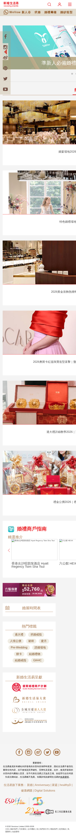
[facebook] (5, 36)
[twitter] (5, 78)
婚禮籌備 (50, 12)
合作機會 (31, 829)
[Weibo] (5, 57)
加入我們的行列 (42, 829)
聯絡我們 (53, 829)
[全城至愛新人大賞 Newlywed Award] (29, 710)
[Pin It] (5, 68)
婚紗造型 (66, 12)
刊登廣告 (22, 829)
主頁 (7, 829)
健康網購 (26, 790)
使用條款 (62, 829)
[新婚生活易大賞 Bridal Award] (29, 700)
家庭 (55, 784)
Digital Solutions (44, 790)
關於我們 (13, 829)
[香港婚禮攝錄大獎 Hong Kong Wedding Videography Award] (29, 721)
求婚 (37, 12)
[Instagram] (5, 47)
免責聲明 (64, 777)
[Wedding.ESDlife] (11, 4)
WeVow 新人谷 (20, 12)
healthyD (65, 784)
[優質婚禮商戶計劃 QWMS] (29, 687)
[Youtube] (5, 89)
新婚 (30, 784)
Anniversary (42, 784)
